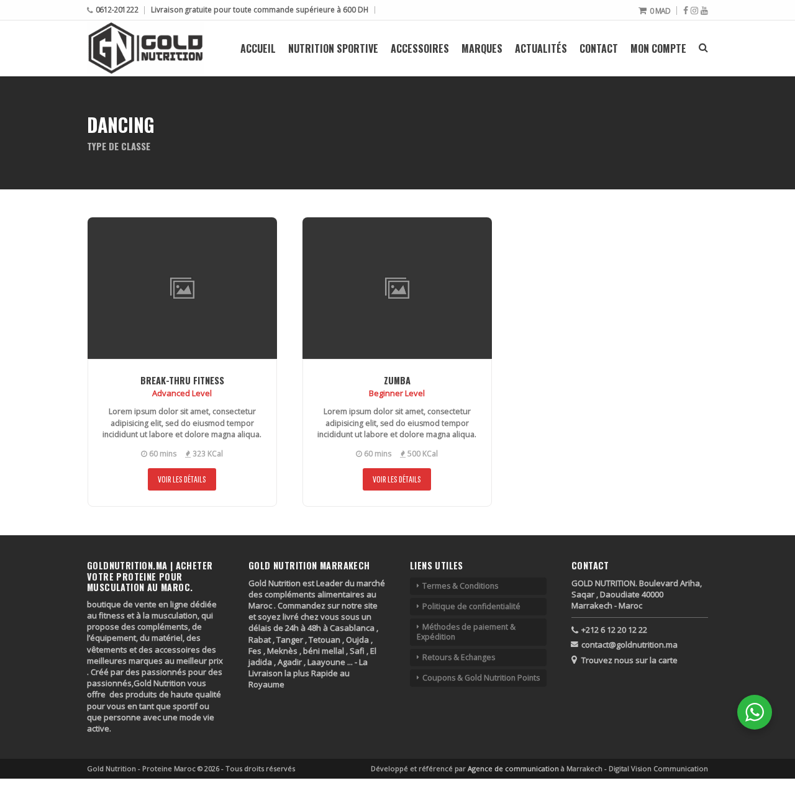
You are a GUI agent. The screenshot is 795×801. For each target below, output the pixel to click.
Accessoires (420, 48)
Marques (481, 48)
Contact (598, 48)
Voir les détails (182, 479)
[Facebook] (685, 10)
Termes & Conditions (460, 586)
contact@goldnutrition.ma (629, 644)
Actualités (541, 48)
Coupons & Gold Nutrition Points (481, 677)
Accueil (258, 48)
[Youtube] (704, 10)
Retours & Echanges (458, 657)
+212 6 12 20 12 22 (614, 629)
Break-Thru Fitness (182, 380)
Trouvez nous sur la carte (629, 660)
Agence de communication (514, 768)
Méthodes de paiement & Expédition (466, 632)
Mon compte (658, 48)
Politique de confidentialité (471, 606)
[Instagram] (694, 10)
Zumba (397, 380)
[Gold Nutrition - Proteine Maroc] (145, 48)
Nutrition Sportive (333, 48)
